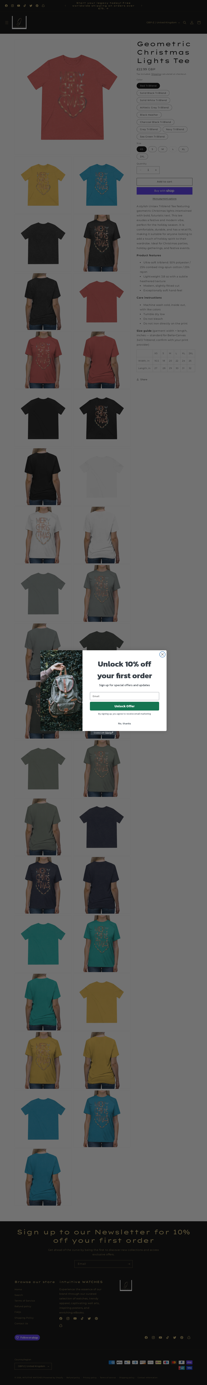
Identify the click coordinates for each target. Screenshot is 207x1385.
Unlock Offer (124, 706)
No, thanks (124, 723)
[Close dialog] (162, 654)
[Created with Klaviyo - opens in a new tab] (103, 733)
